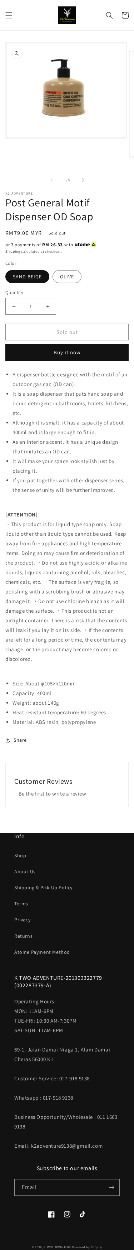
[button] (9, 15)
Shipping (12, 251)
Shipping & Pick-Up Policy (43, 887)
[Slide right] (83, 180)
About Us (25, 871)
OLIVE (67, 276)
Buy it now (67, 352)
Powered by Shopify (87, 1247)
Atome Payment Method (42, 952)
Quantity (14, 292)
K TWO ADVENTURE (57, 1247)
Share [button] (20, 740)
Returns (23, 936)
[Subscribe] (111, 1187)
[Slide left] (51, 180)
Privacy (22, 919)
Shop (20, 855)
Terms (21, 903)
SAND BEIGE (27, 276)
